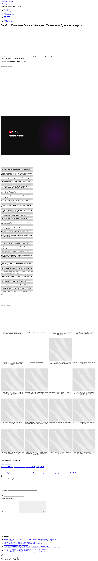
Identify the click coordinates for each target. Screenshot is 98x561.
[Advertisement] (46, 42)
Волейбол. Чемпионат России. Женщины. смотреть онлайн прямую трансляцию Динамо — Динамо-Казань (32, 547)
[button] (49, 157)
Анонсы (6, 10)
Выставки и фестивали (10, 11)
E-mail (2, 495)
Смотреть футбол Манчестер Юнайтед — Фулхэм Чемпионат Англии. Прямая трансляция (27, 546)
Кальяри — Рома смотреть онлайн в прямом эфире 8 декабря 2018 (21, 542)
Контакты (6, 20)
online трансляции (8, 18)
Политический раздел (9, 14)
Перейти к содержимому (7, 1)
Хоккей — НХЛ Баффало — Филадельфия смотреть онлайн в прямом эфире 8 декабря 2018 (28, 540)
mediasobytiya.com (5, 4)
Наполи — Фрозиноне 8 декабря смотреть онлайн (17, 550)
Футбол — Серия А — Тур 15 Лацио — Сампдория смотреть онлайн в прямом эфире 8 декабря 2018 (30, 539)
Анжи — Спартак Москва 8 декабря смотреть (16, 545)
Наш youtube (7, 16)
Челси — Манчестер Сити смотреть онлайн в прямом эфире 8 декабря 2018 (23, 543)
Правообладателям (8, 21)
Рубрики (3, 558)
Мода (5, 13)
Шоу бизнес (7, 9)
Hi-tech (5, 17)
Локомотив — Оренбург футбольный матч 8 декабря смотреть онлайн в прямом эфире (26, 549)
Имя (2, 492)
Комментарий (4, 490)
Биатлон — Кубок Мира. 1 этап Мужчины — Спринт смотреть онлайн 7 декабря (25, 551)
